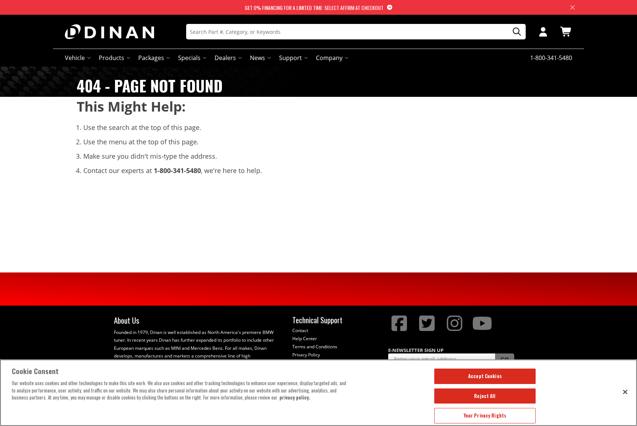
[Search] (514, 32)
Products (111, 58)
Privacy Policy (306, 355)
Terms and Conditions (314, 347)
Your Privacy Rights (485, 415)
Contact (300, 330)
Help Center (304, 338)
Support (290, 58)
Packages (151, 58)
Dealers (225, 58)
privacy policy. (294, 397)
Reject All (484, 395)
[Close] (625, 392)
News (257, 58)
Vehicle (75, 58)
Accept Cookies (485, 376)
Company (329, 58)
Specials (189, 58)
